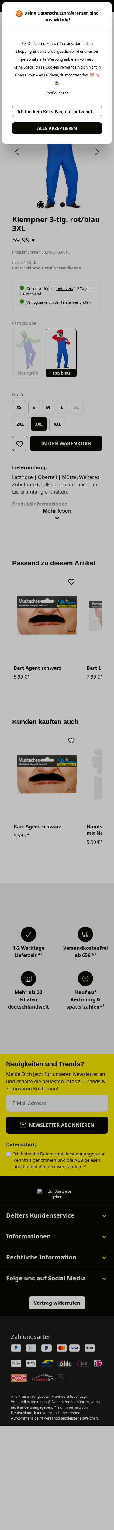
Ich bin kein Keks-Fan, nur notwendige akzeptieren (59, 111)
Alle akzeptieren (57, 128)
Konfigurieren (57, 93)
